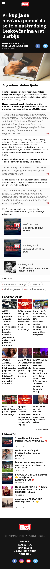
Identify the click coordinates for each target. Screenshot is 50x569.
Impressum (25, 547)
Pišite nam (25, 554)
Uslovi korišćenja (25, 551)
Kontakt (25, 541)
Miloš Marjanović (11, 289)
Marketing (25, 544)
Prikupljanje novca (34, 289)
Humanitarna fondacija (14, 284)
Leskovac (35, 284)
